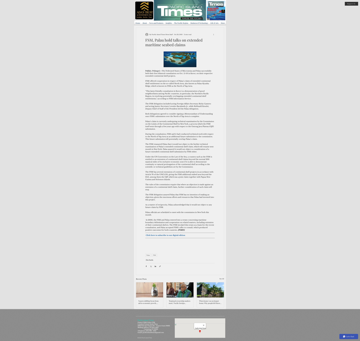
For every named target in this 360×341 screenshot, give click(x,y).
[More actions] (213, 34)
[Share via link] (160, 266)
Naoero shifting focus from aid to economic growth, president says (148, 302)
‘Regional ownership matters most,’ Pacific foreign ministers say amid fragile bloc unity (179, 302)
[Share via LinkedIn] (155, 266)
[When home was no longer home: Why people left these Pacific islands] (210, 289)
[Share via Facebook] (146, 266)
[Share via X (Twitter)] (151, 266)
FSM (154, 255)
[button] (351, 4)
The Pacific (149, 260)
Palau (148, 255)
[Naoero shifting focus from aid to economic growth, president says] (149, 289)
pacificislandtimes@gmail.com (153, 332)
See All (221, 279)
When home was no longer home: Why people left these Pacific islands (209, 302)
